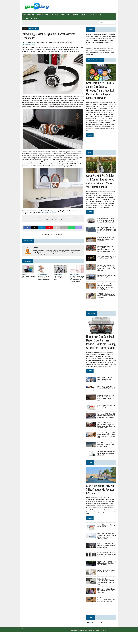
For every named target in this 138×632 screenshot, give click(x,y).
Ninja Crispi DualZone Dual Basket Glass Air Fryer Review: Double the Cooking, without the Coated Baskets (106, 220)
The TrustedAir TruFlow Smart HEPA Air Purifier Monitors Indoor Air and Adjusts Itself (106, 453)
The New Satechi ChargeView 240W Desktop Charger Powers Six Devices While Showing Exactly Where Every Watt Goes (106, 435)
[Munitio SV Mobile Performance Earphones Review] (60, 272)
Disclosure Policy (98, 629)
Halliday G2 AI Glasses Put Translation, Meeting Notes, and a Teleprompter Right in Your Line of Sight (105, 581)
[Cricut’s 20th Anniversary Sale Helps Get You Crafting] (91, 409)
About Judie (71, 629)
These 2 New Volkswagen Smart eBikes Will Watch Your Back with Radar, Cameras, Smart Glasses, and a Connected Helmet (106, 425)
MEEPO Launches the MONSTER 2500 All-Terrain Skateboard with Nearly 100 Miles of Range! (106, 563)
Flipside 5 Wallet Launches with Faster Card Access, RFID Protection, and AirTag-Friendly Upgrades (106, 599)
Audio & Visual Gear (33, 42)
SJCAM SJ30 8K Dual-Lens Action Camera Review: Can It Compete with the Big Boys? (106, 295)
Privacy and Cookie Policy (109, 629)
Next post (59, 234)
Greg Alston (31, 44)
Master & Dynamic (54, 42)
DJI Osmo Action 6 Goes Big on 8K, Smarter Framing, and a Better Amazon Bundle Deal (105, 379)
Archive (97, 630)
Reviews (24, 274)
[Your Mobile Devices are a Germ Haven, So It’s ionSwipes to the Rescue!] (41, 272)
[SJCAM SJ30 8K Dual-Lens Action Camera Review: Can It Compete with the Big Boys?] (91, 297)
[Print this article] (64, 227)
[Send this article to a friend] (56, 227)
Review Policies (89, 629)
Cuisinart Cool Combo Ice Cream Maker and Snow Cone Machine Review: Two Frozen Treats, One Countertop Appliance (105, 286)
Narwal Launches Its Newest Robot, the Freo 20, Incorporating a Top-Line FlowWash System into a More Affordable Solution (106, 536)
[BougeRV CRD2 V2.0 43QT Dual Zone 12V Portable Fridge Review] (91, 279)
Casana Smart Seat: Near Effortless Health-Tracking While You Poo (106, 571)
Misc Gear (91, 15)
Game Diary (83, 15)
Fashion (98, 15)
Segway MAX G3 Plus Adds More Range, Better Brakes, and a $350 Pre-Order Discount (105, 444)
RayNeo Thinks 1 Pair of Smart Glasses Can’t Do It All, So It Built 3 (106, 387)
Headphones (44, 42)
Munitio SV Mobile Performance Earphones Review (59, 277)
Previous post (48, 234)
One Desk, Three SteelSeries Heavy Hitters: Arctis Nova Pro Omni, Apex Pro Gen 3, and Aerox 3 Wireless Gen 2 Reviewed (106, 267)
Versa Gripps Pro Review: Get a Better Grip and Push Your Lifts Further (106, 257)
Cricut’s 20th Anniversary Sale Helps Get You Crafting (106, 406)
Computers (75, 15)
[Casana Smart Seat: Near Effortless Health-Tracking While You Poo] (91, 574)
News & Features (42, 274)
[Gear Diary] (37, 6)
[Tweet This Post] (34, 227)
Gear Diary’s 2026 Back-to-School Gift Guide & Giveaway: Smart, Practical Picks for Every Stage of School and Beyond (100, 90)
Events (55, 274)
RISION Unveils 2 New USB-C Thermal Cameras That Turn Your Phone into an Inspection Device (106, 545)
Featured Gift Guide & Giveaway (95, 60)
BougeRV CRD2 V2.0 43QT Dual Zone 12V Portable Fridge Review (106, 276)
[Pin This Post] (49, 227)
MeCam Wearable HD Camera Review (29, 277)
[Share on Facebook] (27, 227)
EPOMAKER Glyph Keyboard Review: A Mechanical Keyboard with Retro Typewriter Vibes (106, 239)
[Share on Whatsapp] (71, 227)
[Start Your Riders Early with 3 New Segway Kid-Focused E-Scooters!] (101, 482)
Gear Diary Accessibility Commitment (79, 630)
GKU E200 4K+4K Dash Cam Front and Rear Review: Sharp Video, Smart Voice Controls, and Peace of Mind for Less (106, 229)
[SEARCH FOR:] (107, 22)
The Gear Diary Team (80, 629)
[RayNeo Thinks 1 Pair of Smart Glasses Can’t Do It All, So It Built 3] (91, 390)
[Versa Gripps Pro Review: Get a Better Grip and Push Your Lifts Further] (91, 260)
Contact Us (103, 630)
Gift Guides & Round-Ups (30, 18)
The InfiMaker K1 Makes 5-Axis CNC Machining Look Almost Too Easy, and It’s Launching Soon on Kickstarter (106, 415)
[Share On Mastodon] (78, 227)
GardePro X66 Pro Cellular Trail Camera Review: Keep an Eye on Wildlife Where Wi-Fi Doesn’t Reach (100, 181)
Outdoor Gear (65, 15)
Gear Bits (90, 463)
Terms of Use (91, 630)
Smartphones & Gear (28, 15)
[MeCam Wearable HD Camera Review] (28, 272)
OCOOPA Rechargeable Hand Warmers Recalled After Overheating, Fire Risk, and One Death (106, 554)
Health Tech (55, 15)
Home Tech (40, 15)
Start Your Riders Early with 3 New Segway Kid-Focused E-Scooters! (100, 489)
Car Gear (47, 15)
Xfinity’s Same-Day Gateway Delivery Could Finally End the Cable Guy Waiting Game (106, 590)
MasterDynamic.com (49, 213)
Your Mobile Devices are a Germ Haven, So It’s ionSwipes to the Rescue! (44, 278)
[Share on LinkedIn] (42, 227)
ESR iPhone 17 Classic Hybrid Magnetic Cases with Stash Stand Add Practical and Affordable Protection (77, 278)
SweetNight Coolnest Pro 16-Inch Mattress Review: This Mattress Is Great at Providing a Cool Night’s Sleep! (105, 397)
